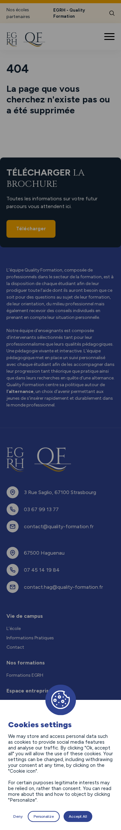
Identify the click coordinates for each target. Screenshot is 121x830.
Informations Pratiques (30, 638)
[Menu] (110, 36)
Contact (15, 647)
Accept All (78, 816)
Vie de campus (24, 616)
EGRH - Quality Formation (69, 13)
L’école (13, 628)
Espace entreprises (30, 691)
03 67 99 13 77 (41, 509)
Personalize (44, 816)
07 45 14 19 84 (42, 570)
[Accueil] (29, 39)
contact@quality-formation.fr (59, 526)
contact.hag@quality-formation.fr (63, 587)
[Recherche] (112, 13)
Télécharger (31, 229)
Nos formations (25, 663)
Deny (18, 816)
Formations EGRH (24, 675)
